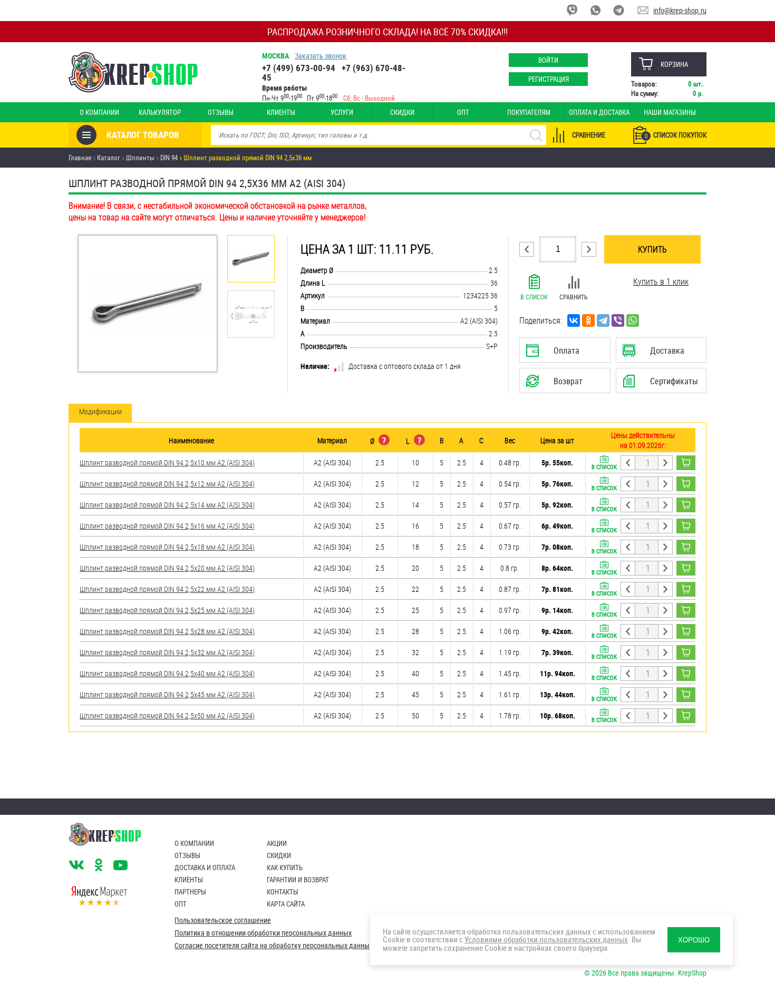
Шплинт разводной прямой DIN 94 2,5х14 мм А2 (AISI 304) (167, 505)
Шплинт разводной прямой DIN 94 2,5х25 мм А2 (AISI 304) (167, 610)
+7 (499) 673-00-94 (298, 68)
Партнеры (190, 892)
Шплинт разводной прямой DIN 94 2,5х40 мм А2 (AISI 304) (167, 673)
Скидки (402, 112)
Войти (548, 60)
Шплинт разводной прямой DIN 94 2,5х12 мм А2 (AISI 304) (167, 484)
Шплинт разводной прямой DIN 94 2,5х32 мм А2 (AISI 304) (167, 652)
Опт (463, 112)
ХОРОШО (694, 940)
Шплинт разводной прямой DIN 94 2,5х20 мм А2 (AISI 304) (167, 568)
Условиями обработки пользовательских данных (546, 939)
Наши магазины (670, 112)
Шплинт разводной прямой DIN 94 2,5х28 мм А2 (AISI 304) (167, 631)
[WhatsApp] (632, 320)
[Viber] (618, 320)
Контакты (282, 892)
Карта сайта (286, 904)
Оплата (562, 354)
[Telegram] (603, 320)
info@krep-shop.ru (679, 10)
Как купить (285, 867)
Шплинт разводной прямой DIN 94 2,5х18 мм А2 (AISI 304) (167, 547)
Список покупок (675, 135)
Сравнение (588, 135)
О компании (99, 112)
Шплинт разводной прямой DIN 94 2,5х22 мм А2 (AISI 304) (167, 589)
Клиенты (281, 112)
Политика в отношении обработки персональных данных (263, 933)
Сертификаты (662, 384)
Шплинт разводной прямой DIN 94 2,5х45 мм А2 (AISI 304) (167, 694)
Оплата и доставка (599, 112)
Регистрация (548, 79)
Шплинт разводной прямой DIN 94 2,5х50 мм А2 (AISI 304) (167, 715)
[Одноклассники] (588, 320)
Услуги (342, 112)
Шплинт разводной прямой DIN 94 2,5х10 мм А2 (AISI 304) (167, 462)
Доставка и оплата (205, 867)
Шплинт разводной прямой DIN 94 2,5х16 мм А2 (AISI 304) (167, 526)
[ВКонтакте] (573, 320)
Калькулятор (160, 112)
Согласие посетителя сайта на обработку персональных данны (272, 945)
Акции (277, 843)
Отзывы (221, 112)
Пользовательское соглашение (223, 920)
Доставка (660, 354)
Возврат (557, 384)
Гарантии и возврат (298, 879)
